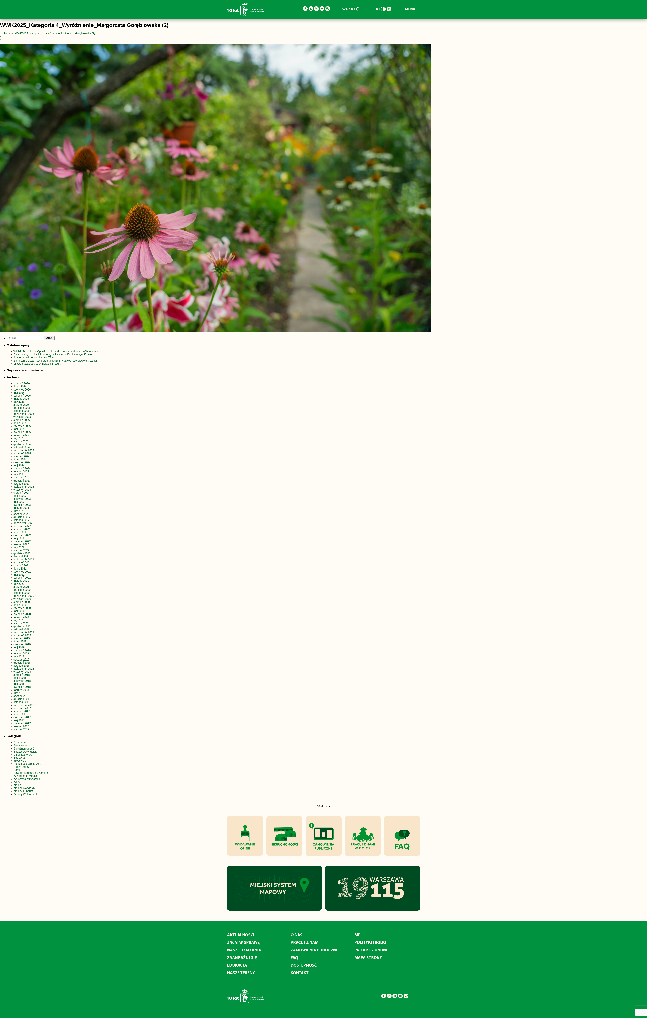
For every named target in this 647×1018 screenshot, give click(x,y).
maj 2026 (19, 392)
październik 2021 (23, 559)
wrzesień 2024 (22, 453)
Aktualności (20, 742)
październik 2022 (23, 523)
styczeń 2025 (21, 441)
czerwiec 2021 (22, 571)
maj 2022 (19, 538)
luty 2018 (18, 693)
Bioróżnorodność (23, 748)
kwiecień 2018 (22, 686)
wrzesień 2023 (22, 489)
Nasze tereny (21, 766)
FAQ (294, 957)
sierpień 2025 (21, 419)
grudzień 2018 (22, 662)
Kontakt (300, 972)
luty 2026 (18, 401)
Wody (16, 782)
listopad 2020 (21, 592)
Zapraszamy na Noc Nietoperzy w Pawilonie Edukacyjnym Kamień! (54, 354)
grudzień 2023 (22, 480)
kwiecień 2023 (22, 504)
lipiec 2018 (20, 677)
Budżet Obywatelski (25, 751)
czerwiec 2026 (22, 389)
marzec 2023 (21, 507)
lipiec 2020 (20, 605)
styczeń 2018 (21, 696)
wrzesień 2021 (22, 562)
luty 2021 (18, 583)
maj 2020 (19, 611)
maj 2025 (19, 429)
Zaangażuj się (242, 957)
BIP (357, 934)
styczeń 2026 (21, 404)
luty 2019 (18, 656)
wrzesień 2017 (22, 708)
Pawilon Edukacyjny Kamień (30, 772)
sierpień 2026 (21, 383)
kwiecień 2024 (22, 468)
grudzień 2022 (22, 517)
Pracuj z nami (305, 942)
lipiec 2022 (20, 532)
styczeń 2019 (21, 659)
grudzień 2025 (22, 407)
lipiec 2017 (20, 714)
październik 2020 (23, 595)
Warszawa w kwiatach (26, 778)
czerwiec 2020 (22, 608)
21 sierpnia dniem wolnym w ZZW (33, 357)
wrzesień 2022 (22, 526)
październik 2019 (23, 632)
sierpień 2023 (21, 492)
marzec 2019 (21, 653)
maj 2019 (19, 647)
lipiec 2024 (20, 459)
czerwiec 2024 (22, 462)
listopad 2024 (21, 447)
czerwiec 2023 (22, 498)
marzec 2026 (21, 398)
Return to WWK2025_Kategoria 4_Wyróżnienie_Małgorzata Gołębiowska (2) (47, 33)
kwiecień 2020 (22, 614)
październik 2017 (23, 705)
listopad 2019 (21, 629)
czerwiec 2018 (22, 680)
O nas (296, 934)
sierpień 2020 (21, 602)
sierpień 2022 (21, 529)
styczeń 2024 (21, 477)
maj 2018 (19, 683)
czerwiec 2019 (22, 644)
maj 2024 (19, 465)
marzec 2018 (21, 689)
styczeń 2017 (21, 729)
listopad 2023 (21, 483)
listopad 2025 (21, 410)
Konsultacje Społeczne (27, 763)
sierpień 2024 (21, 456)
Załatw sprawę (243, 942)
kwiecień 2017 (22, 723)
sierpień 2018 (21, 674)
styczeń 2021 (21, 586)
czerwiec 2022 (22, 535)
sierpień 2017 (21, 711)
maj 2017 (19, 720)
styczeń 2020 (21, 623)
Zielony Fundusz (23, 791)
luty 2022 (18, 547)
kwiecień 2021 (22, 577)
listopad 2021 (21, 556)
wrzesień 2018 (22, 671)
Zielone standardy (24, 788)
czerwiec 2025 (22, 426)
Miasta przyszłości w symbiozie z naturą (37, 363)
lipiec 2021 (20, 568)
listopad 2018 (21, 665)
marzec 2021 (21, 580)
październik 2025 (23, 413)
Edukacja (19, 757)
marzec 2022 (21, 544)
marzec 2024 (21, 471)
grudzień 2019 (22, 626)
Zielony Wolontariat (25, 794)
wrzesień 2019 (22, 635)
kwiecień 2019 (22, 650)
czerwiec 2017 (22, 717)
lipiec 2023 (20, 495)
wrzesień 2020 (22, 598)
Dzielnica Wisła (22, 754)
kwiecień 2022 (22, 541)
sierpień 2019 (21, 638)
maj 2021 (19, 574)
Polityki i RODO (370, 942)
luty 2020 (18, 620)
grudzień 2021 (22, 553)
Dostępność (304, 965)
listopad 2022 (21, 520)
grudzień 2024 (22, 444)
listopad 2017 (21, 702)
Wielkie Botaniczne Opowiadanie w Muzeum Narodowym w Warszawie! (56, 351)
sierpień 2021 (21, 565)
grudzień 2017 (22, 699)
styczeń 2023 (21, 514)
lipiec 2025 (20, 423)
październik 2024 (23, 450)
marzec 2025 (21, 435)
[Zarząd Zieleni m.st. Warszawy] (245, 15)
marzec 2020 (21, 617)
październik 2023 (23, 486)
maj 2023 (19, 501)
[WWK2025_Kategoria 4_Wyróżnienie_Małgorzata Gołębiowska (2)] (215, 188)
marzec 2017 (21, 726)
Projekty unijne (371, 949)
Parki (16, 769)
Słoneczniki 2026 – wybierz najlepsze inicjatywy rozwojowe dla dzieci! (55, 360)
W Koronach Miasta (25, 775)
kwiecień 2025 (22, 432)
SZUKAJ (348, 9)
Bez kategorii (21, 745)
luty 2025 (18, 438)
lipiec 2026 (20, 386)
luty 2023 (18, 511)
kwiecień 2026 (22, 395)
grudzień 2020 (22, 589)
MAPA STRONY (368, 957)
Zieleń (17, 785)
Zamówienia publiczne (314, 949)
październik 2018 (23, 668)
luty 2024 (18, 474)
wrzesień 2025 (22, 416)
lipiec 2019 (20, 641)
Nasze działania (244, 949)
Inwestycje (19, 760)
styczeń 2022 (21, 550)
